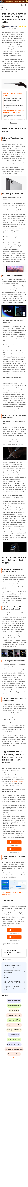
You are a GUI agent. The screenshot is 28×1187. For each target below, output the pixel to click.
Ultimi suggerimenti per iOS (14, 1049)
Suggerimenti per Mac (14, 1025)
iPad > (7, 9)
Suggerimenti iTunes (14, 1020)
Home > (3, 9)
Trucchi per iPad (14, 1034)
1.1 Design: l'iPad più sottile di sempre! (13, 98)
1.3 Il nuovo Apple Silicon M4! (11, 103)
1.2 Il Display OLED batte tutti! (11, 100)
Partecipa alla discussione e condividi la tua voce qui (14, 953)
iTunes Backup (14, 1010)
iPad (15, 28)
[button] (13, 1057)
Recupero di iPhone (14, 1054)
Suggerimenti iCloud (14, 1001)
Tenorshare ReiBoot (17, 781)
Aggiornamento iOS (14, 1039)
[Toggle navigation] (24, 5)
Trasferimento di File (14, 1005)
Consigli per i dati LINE (14, 1015)
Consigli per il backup (14, 1030)
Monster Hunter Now (14, 1044)
